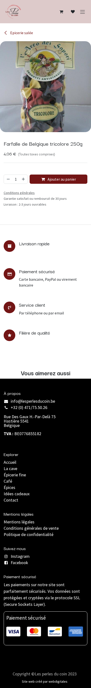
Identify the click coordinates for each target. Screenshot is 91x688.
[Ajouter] (23, 179)
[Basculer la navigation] (82, 12)
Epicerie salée (21, 32)
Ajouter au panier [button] (61, 179)
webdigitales (58, 681)
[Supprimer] (8, 179)
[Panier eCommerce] (61, 11)
